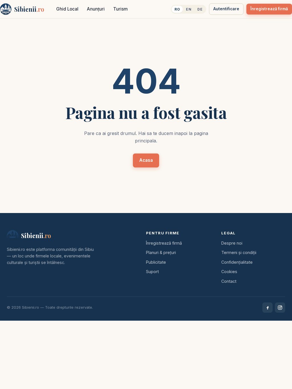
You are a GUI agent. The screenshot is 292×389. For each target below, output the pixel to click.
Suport (152, 271)
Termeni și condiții (238, 252)
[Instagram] (280, 307)
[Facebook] (267, 307)
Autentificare (226, 9)
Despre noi (231, 243)
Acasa (146, 160)
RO (177, 9)
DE (199, 9)
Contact (228, 281)
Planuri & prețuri (161, 252)
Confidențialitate (237, 262)
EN (188, 9)
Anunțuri (96, 9)
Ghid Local (67, 9)
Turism (120, 9)
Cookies (229, 271)
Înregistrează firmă (269, 9)
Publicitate (156, 262)
